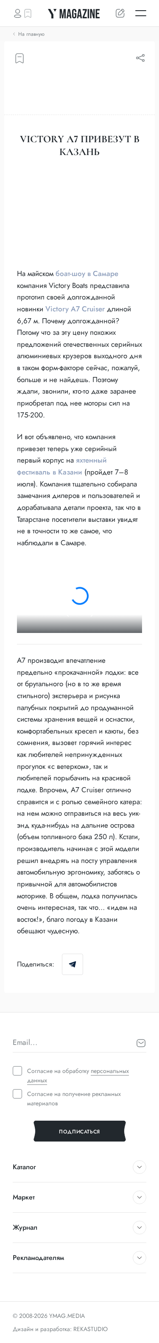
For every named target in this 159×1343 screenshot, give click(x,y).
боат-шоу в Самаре (87, 273)
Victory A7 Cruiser (75, 309)
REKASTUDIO (90, 1329)
